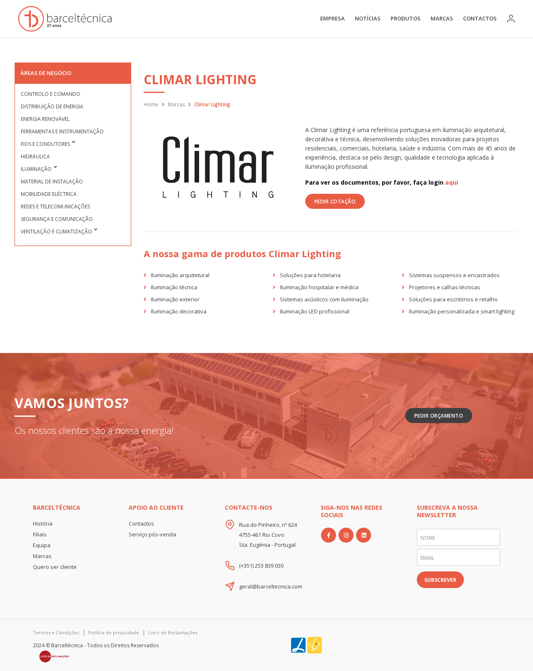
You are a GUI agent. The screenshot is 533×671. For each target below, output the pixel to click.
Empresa (332, 18)
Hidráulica (35, 156)
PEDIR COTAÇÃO (335, 201)
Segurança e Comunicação (57, 219)
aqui (451, 182)
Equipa (41, 545)
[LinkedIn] (363, 535)
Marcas (442, 18)
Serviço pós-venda (152, 534)
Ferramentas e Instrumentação (62, 131)
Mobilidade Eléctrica (49, 194)
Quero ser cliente (55, 567)
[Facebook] (328, 535)
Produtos (406, 18)
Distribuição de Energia (52, 106)
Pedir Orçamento (438, 415)
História (42, 523)
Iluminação (36, 169)
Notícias (368, 18)
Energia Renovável (45, 119)
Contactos (480, 18)
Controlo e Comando (50, 94)
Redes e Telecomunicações (55, 206)
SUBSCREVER (440, 579)
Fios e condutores (45, 144)
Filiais (40, 534)
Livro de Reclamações (172, 632)
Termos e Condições (56, 632)
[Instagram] (346, 535)
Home (151, 104)
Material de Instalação (52, 181)
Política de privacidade (113, 632)
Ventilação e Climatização (56, 231)
